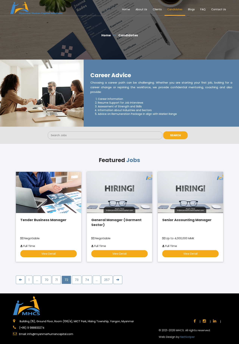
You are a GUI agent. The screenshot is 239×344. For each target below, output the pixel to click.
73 (76, 280)
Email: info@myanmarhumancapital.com (46, 334)
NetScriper (187, 337)
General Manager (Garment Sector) (116, 222)
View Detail (48, 254)
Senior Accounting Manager (187, 220)
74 (87, 280)
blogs (191, 9)
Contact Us (218, 9)
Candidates (174, 9)
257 (107, 280)
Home (126, 9)
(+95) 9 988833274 (31, 328)
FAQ (203, 9)
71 (56, 280)
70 (46, 280)
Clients (157, 9)
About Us (141, 9)
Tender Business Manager (43, 220)
